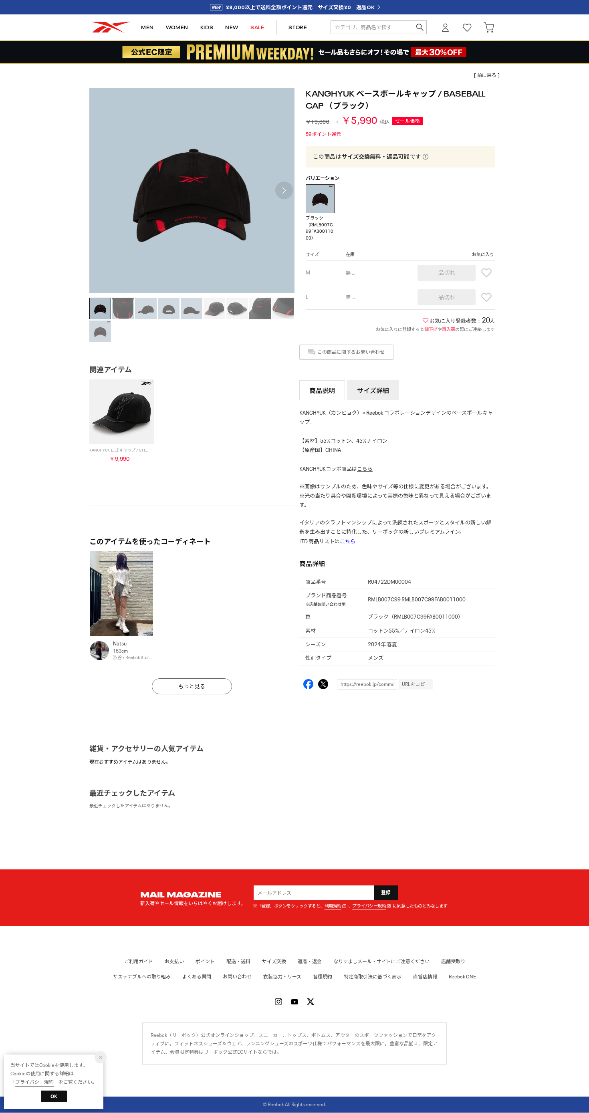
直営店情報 (425, 976)
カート (489, 27)
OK (53, 1096)
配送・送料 (238, 961)
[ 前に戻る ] (487, 75)
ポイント (205, 961)
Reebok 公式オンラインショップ (111, 27)
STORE (297, 27)
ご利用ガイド (138, 961)
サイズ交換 (274, 961)
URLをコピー (416, 684)
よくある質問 (196, 976)
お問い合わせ (237, 976)
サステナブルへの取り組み (142, 976)
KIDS (206, 27)
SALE (257, 27)
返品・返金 (310, 961)
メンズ (375, 658)
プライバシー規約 (369, 906)
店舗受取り (453, 961)
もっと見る (192, 686)
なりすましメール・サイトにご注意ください (381, 961)
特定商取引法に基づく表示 (372, 976)
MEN (147, 27)
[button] (284, 190)
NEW (231, 27)
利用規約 (333, 906)
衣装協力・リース (282, 976)
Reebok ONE (462, 976)
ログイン (445, 27)
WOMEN (177, 27)
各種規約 (322, 976)
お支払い (174, 961)
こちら (365, 469)
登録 (386, 892)
